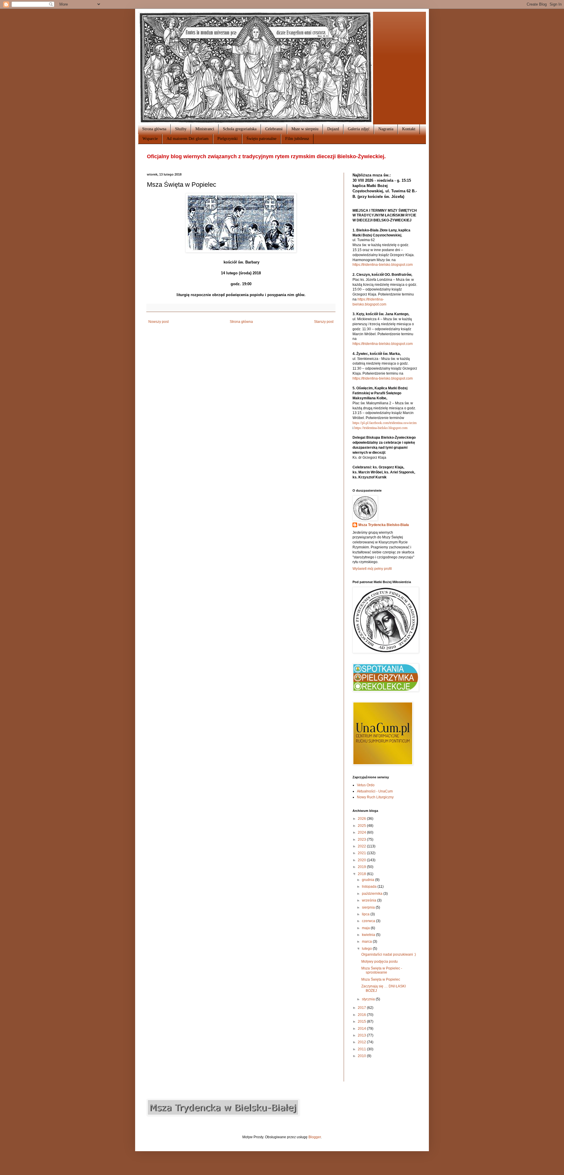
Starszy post (323, 322)
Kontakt (408, 129)
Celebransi (274, 129)
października (372, 894)
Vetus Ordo (366, 785)
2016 (362, 1015)
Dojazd (333, 129)
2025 (362, 826)
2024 (362, 832)
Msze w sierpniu (304, 129)
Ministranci (204, 129)
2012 (362, 1042)
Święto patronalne (261, 138)
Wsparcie (150, 138)
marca (367, 941)
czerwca (369, 921)
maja (366, 928)
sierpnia (369, 907)
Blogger (314, 1137)
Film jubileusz (297, 138)
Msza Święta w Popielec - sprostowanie (381, 970)
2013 (362, 1035)
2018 (362, 874)
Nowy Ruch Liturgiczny (375, 797)
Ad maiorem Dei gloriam (188, 138)
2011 (362, 1049)
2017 (362, 1008)
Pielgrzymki (227, 138)
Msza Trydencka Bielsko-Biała (383, 525)
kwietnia (369, 935)
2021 (362, 853)
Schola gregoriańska (239, 129)
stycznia (369, 999)
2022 (362, 846)
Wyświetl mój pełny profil (372, 569)
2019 (362, 867)
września (369, 900)
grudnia (368, 880)
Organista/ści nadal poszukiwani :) (388, 954)
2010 (362, 1056)
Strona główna (154, 129)
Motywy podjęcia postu (379, 961)
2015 (362, 1021)
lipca (366, 914)
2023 (362, 839)
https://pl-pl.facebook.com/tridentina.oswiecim (384, 423)
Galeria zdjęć (359, 129)
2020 (362, 860)
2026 (362, 819)
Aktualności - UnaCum (375, 791)
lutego (367, 949)
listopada (369, 886)
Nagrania (385, 129)
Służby (181, 129)
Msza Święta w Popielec (380, 979)
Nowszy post (158, 322)
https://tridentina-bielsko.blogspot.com (382, 265)
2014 (362, 1029)
